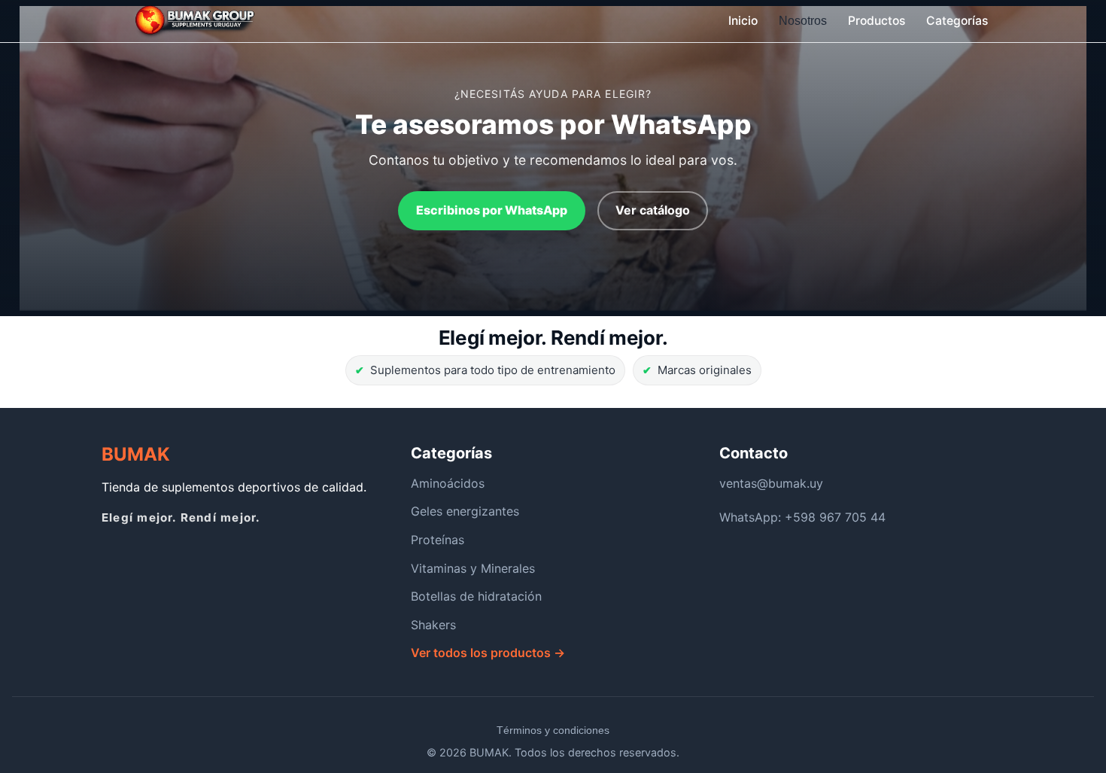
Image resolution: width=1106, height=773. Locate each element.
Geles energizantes (465, 511)
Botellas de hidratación (476, 596)
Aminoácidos (448, 483)
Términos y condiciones (553, 730)
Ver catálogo (652, 210)
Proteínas (437, 539)
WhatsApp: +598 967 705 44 (802, 517)
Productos (876, 21)
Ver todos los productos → (488, 652)
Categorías (957, 21)
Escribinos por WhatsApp (491, 210)
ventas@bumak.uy (771, 483)
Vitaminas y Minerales (473, 568)
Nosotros (803, 20)
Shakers (433, 624)
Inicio (743, 21)
